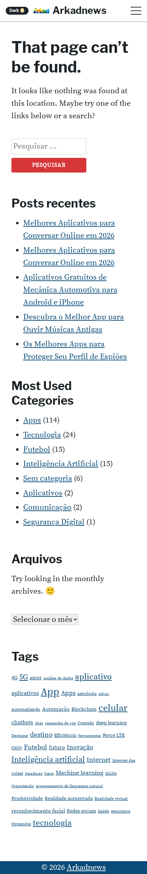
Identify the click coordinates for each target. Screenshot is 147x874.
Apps (32, 420)
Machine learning (79, 773)
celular (112, 708)
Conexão (85, 723)
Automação (56, 709)
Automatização (25, 709)
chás (39, 723)
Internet (99, 760)
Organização (22, 786)
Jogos (49, 773)
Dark (17, 10)
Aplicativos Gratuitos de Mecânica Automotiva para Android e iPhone (70, 290)
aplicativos (25, 693)
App (50, 692)
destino (41, 735)
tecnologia (52, 823)
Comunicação (47, 507)
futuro (57, 747)
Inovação (80, 747)
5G (23, 677)
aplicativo (93, 676)
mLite (111, 773)
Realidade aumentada (69, 798)
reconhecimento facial (38, 811)
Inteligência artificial (48, 759)
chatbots (22, 722)
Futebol (36, 449)
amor (36, 678)
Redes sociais (81, 811)
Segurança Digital (54, 522)
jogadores (33, 773)
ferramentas (89, 735)
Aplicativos (42, 493)
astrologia (87, 693)
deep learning (111, 723)
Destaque (19, 735)
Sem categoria (47, 478)
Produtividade (27, 798)
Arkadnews (79, 10)
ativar (103, 693)
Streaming (21, 824)
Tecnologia (42, 435)
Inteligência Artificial (60, 464)
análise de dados (58, 678)
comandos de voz (60, 723)
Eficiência (65, 735)
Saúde (103, 811)
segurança (120, 811)
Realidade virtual (111, 798)
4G (14, 677)
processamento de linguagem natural (69, 786)
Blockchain (84, 709)
